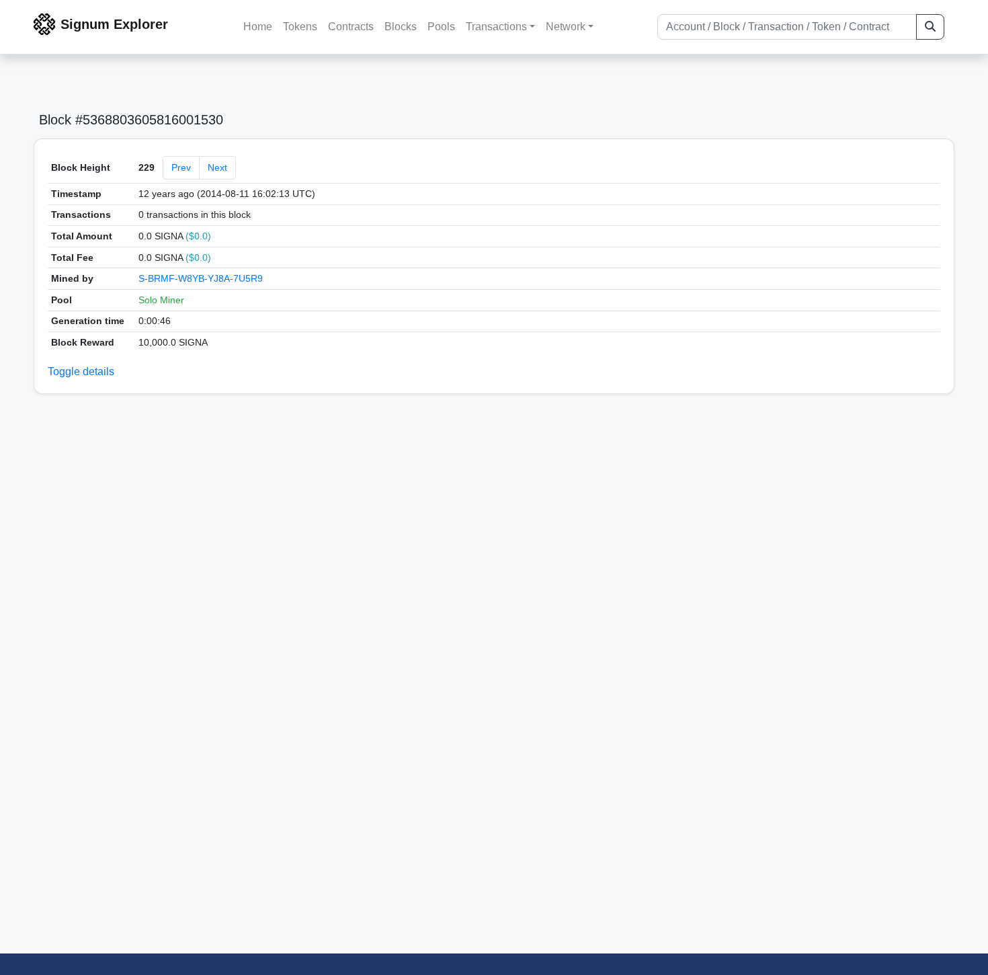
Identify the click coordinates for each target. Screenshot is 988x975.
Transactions (496, 26)
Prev (181, 167)
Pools (441, 26)
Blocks (400, 26)
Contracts (351, 26)
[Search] (930, 27)
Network (565, 26)
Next (217, 167)
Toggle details (81, 371)
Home (257, 26)
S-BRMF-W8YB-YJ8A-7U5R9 (200, 278)
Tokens (300, 26)
